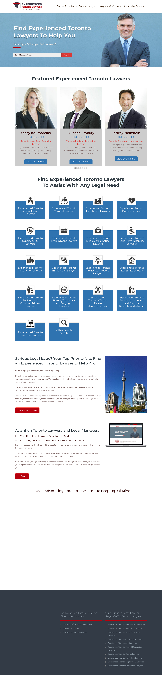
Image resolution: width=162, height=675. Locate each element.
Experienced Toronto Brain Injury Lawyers (125, 628)
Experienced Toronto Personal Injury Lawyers (30, 211)
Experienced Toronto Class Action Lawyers (30, 269)
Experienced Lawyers (71, 628)
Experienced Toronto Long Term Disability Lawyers (131, 241)
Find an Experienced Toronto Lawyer (76, 6)
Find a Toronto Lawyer (27, 410)
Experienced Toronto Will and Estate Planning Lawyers (98, 302)
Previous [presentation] (16, 127)
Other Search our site (64, 331)
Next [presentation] (145, 127)
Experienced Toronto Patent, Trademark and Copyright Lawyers (64, 302)
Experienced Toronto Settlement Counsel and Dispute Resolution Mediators (131, 302)
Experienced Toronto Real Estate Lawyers (131, 269)
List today (22, 476)
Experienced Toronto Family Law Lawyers (98, 210)
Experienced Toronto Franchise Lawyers (30, 334)
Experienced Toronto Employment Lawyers (64, 239)
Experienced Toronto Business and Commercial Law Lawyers (30, 302)
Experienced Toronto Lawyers (75, 632)
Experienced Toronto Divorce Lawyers (131, 210)
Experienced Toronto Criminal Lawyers (64, 210)
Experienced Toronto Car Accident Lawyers (125, 639)
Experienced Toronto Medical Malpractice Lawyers (98, 241)
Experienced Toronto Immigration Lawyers (64, 269)
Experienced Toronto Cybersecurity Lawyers (30, 241)
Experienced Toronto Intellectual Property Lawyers (98, 270)
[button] (75, 168)
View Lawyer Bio (36, 162)
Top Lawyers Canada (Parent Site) (77, 624)
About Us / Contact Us (135, 6)
